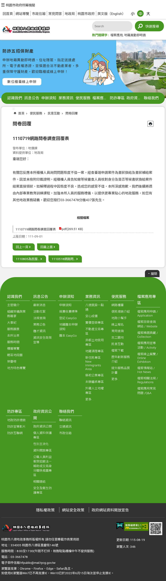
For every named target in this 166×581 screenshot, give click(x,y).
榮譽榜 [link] (11, 361)
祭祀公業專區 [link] (94, 375)
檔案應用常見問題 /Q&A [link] (146, 391)
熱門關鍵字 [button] (99, 35)
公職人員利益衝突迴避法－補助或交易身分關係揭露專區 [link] (42, 466)
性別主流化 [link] (41, 444)
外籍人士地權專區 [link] (94, 390)
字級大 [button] (148, 13)
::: (1, 92)
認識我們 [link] (14, 98)
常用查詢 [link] (117, 331)
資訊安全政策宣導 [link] (42, 340)
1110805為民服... (28, 259)
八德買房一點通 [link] (94, 307)
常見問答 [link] (55, 14)
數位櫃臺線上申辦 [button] (21, 82)
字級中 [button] (140, 13)
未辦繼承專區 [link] (94, 382)
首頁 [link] (21, 113)
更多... (89, 399)
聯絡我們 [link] (151, 98)
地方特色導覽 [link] (16, 368)
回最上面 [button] (46, 247)
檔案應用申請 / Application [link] (147, 313)
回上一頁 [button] (22, 247)
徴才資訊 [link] (39, 331)
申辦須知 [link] (48, 98)
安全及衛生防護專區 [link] (42, 490)
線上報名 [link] (117, 324)
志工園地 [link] (117, 337)
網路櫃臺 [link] (117, 305)
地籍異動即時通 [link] (135, 35)
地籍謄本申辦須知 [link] (68, 327)
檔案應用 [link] (116, 35)
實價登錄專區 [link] (94, 322)
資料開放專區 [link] (42, 450)
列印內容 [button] (150, 124)
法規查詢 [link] (39, 318)
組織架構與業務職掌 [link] (16, 314)
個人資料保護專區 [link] (42, 435)
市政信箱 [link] (39, 14)
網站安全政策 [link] (73, 510)
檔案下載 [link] (117, 350)
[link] (119, 526)
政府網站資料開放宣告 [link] (110, 510)
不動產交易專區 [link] (94, 331)
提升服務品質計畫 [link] (120, 370)
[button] (18, 4)
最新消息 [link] (39, 305)
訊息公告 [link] (31, 98)
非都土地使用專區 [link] (94, 342)
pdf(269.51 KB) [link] (72, 229)
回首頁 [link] (8, 14)
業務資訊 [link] (66, 98)
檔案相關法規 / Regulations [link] (147, 380)
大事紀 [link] (11, 322)
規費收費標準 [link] (68, 311)
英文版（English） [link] (111, 14)
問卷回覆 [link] (71, 113)
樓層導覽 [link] (13, 348)
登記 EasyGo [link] (68, 318)
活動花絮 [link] (39, 311)
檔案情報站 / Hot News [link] (146, 370)
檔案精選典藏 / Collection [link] (147, 335)
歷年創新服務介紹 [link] (120, 359)
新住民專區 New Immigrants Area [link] (93, 363)
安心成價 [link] (91, 316)
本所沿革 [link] (13, 335)
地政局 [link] (70, 14)
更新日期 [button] (122, 540)
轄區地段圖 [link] (15, 355)
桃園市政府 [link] (86, 14)
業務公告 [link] (39, 324)
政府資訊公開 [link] (134, 98)
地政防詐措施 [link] (16, 420)
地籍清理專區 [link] (94, 351)
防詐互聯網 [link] (15, 433)
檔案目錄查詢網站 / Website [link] (147, 324)
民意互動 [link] (54, 113)
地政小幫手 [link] (119, 318)
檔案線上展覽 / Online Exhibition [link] (147, 358)
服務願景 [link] (13, 329)
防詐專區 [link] (117, 98)
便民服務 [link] (83, 98)
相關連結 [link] (39, 481)
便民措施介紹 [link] (120, 311)
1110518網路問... (63, 259)
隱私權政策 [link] (45, 510)
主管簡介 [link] (13, 305)
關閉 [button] (154, 274)
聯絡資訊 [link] (65, 420)
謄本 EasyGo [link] (68, 335)
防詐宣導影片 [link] (16, 426)
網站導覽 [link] (22, 14)
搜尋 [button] (155, 26)
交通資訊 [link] (65, 426)
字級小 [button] (132, 13)
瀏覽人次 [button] (122, 547)
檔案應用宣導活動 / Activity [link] (146, 345)
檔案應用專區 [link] (100, 98)
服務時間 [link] (13, 342)
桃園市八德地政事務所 (25, 29)
